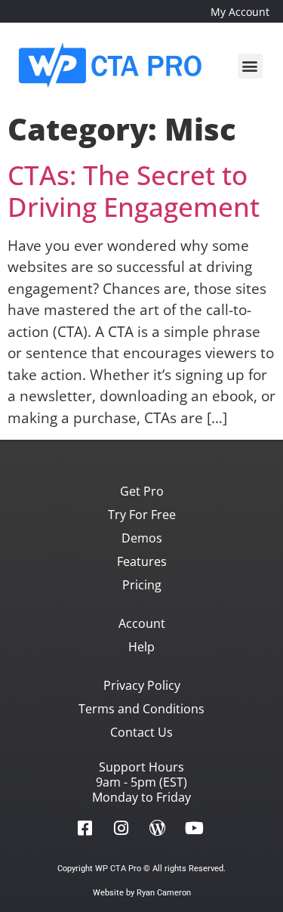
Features (142, 561)
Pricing (141, 585)
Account (141, 623)
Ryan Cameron (164, 893)
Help (141, 646)
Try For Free (142, 514)
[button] (250, 66)
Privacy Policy (141, 685)
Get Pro (142, 491)
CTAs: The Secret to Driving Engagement (134, 190)
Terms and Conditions (141, 708)
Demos (142, 538)
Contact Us (141, 732)
